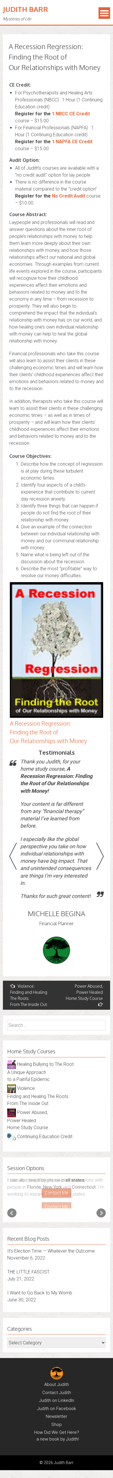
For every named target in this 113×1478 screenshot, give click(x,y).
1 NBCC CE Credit (71, 113)
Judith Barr (25, 9)
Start (54, 1197)
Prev (12, 1207)
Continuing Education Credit (44, 1136)
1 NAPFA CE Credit (72, 141)
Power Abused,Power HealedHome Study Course (84, 992)
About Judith (56, 1378)
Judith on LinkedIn (56, 1394)
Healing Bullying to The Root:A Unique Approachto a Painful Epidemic (40, 1071)
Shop (56, 1418)
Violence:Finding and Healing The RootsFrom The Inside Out (28, 995)
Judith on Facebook (56, 1402)
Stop (59, 1197)
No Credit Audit (68, 196)
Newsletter (56, 1410)
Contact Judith (56, 1386)
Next (101, 1207)
